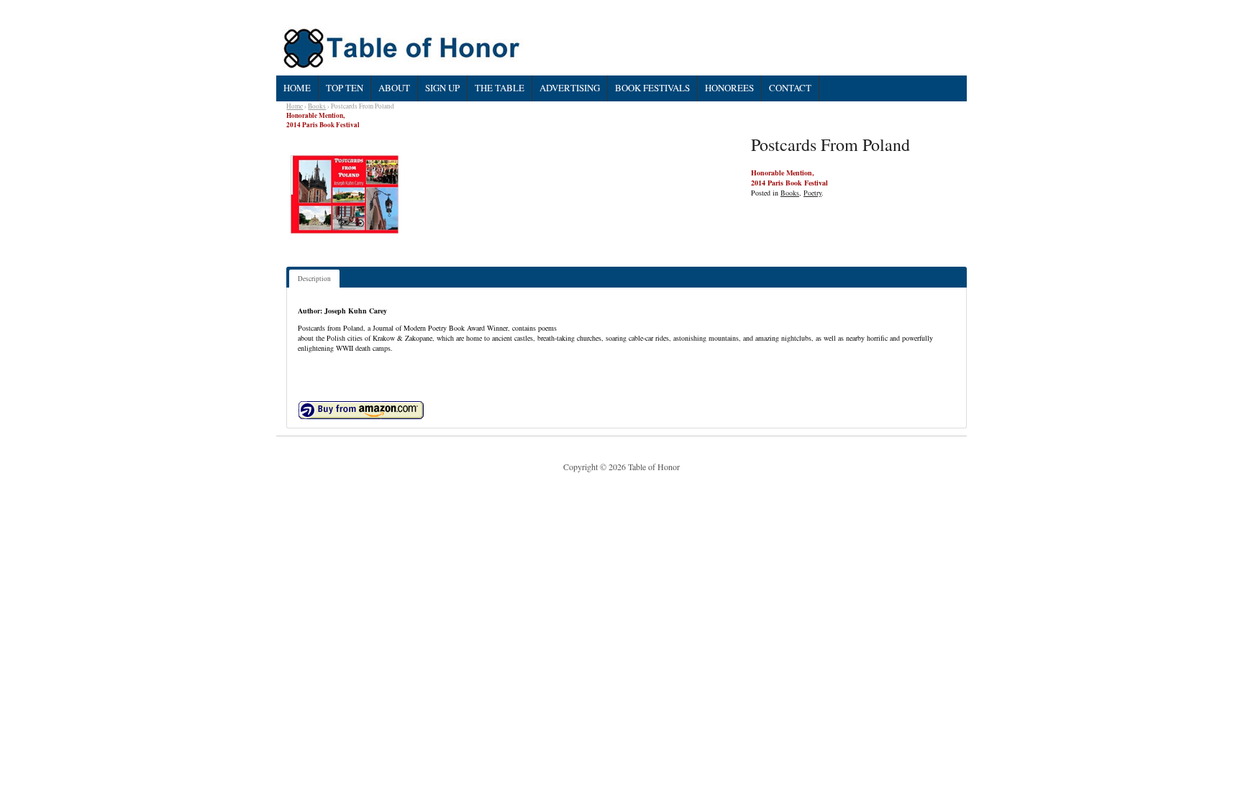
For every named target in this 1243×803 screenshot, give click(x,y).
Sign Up (442, 87)
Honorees (729, 87)
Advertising (569, 87)
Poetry (812, 193)
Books (317, 106)
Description (314, 278)
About (394, 87)
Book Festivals (652, 87)
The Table (499, 87)
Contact (790, 87)
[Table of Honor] (403, 48)
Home (297, 87)
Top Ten (344, 87)
